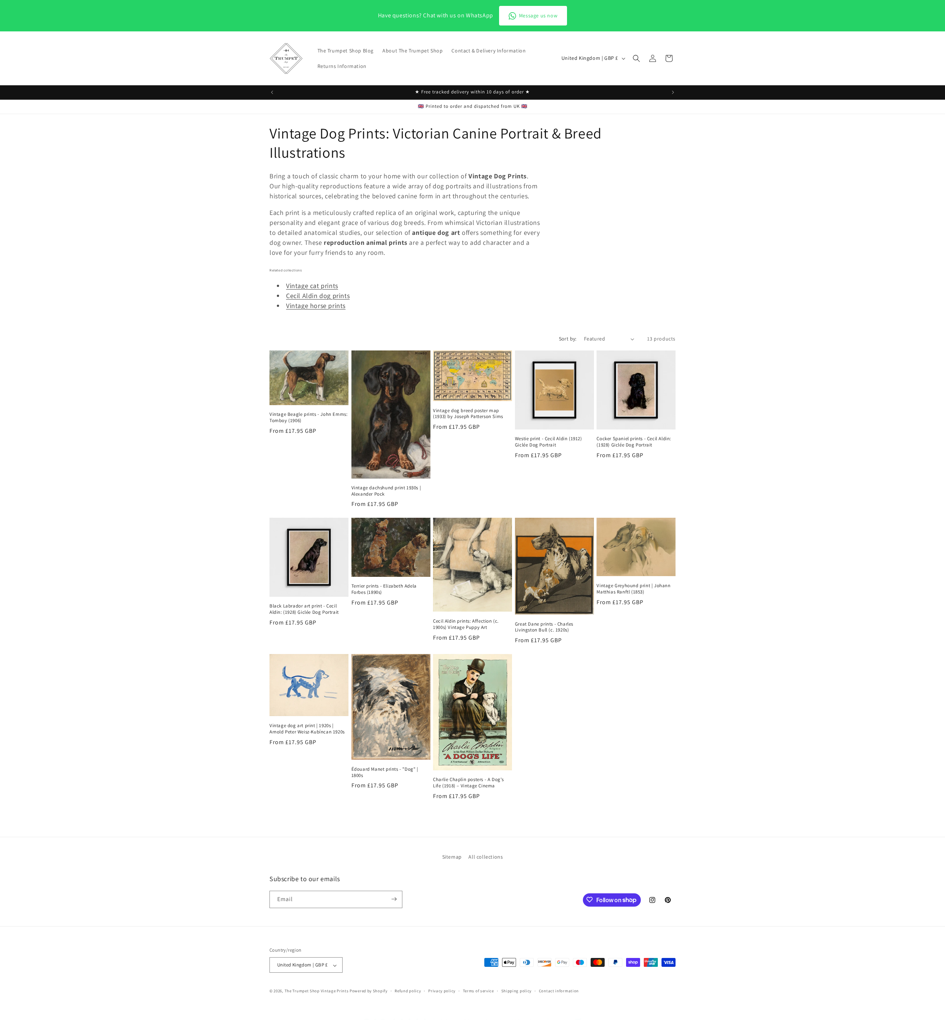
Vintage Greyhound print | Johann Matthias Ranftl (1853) (633, 589)
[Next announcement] (673, 92)
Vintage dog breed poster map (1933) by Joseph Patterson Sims (468, 414)
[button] (636, 58)
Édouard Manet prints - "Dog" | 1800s (384, 772)
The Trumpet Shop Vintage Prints (317, 991)
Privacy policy (442, 990)
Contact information (559, 990)
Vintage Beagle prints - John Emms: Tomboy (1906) (308, 417)
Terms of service (478, 990)
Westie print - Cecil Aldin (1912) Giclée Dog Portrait (548, 442)
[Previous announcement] (272, 92)
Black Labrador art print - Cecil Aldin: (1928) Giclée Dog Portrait (304, 609)
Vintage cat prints (312, 285)
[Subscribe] (394, 899)
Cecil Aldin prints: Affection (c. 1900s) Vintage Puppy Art (466, 624)
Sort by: (568, 338)
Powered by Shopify (369, 991)
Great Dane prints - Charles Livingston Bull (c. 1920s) (544, 627)
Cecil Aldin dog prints (318, 295)
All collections (485, 856)
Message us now (538, 15)
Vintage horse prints (316, 305)
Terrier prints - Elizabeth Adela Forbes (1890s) (384, 589)
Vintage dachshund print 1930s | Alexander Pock (386, 491)
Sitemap (452, 856)
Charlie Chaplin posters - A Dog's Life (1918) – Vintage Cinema (468, 783)
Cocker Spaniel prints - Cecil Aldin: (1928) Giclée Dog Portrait (634, 442)
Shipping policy (516, 990)
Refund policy (408, 990)
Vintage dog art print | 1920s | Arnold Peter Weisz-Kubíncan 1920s (307, 729)
